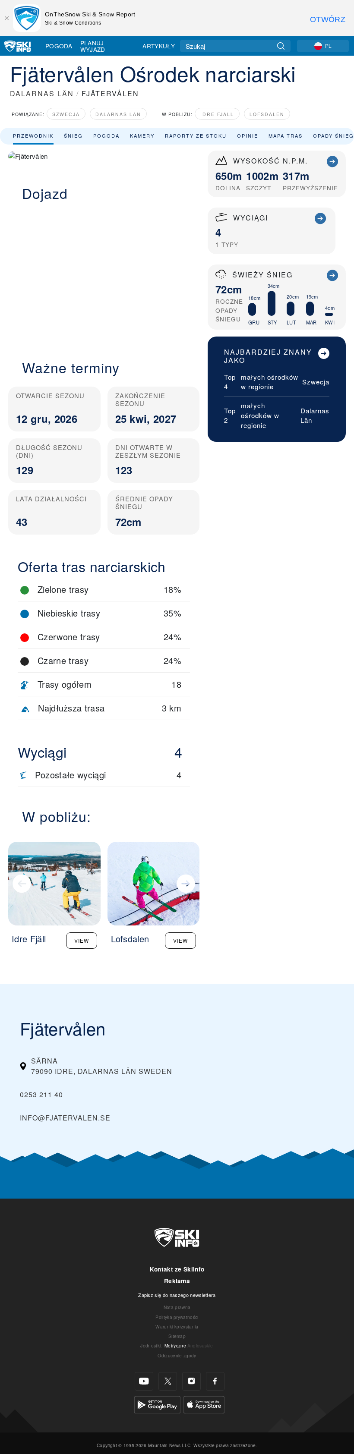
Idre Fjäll (217, 114)
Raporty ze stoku (196, 135)
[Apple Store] (203, 1403)
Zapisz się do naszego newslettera (177, 1294)
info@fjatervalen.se (65, 1118)
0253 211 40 (41, 1094)
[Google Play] (157, 1403)
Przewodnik (33, 135)
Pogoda (58, 45)
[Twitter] (167, 1381)
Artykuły (158, 45)
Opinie (247, 135)
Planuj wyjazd (92, 46)
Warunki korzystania (176, 1326)
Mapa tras (286, 135)
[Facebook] (215, 1381)
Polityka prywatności (176, 1317)
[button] (104, 275)
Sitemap (177, 1336)
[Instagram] (191, 1381)
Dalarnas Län (118, 114)
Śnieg (73, 135)
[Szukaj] (281, 46)
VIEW (81, 940)
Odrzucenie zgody (177, 1355)
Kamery (142, 135)
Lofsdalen (267, 114)
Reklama (177, 1281)
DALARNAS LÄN (42, 93)
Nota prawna (177, 1307)
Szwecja (66, 114)
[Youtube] (144, 1381)
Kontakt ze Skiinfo (177, 1269)
